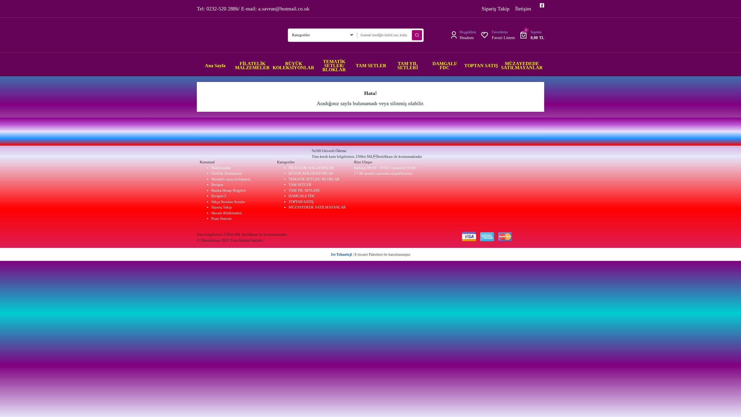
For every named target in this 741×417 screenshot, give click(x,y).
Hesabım (467, 38)
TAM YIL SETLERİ (304, 190)
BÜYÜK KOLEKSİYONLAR (311, 173)
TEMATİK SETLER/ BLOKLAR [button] (334, 65)
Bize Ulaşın (363, 162)
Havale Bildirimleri (226, 213)
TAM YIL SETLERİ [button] (407, 65)
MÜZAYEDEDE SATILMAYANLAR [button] (522, 65)
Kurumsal (207, 162)
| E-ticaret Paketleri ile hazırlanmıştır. (371, 254)
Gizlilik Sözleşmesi (226, 173)
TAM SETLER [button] (371, 65)
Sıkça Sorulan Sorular (228, 202)
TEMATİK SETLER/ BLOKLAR (314, 179)
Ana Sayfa (215, 65)
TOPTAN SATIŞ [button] (481, 65)
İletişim (523, 9)
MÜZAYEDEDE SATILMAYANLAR (317, 207)
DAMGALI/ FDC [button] (444, 65)
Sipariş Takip (495, 9)
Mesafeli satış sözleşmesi (230, 179)
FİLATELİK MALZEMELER (311, 168)
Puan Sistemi (221, 218)
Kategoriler (286, 162)
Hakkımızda (220, 168)
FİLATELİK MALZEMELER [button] (252, 65)
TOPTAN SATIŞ (301, 202)
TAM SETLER (300, 184)
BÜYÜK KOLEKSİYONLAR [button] (293, 65)
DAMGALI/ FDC (302, 196)
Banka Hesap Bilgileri (228, 190)
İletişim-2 (218, 196)
